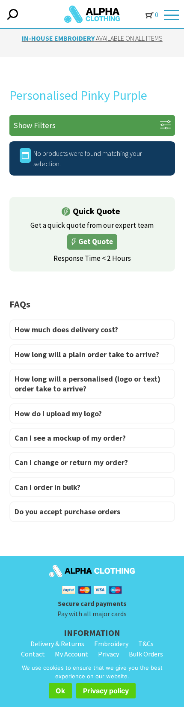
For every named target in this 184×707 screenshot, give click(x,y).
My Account (71, 654)
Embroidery (111, 643)
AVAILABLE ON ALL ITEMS (92, 38)
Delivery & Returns (57, 643)
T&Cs (146, 643)
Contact (33, 654)
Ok (60, 690)
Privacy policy (106, 690)
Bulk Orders (146, 654)
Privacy (108, 654)
